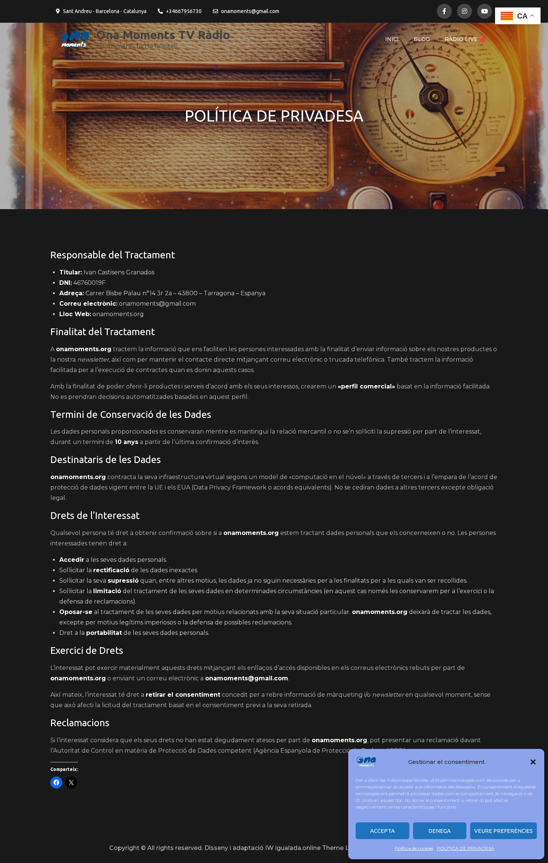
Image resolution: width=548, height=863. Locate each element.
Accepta (382, 831)
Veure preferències (503, 831)
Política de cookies (414, 848)
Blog (422, 39)
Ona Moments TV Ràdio (163, 34)
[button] (533, 762)
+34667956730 (184, 11)
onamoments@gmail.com (250, 11)
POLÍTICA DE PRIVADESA (465, 848)
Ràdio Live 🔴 (465, 39)
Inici (392, 39)
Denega (439, 831)
